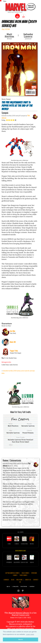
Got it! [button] (20, 639)
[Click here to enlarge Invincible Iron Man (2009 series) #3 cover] (20, 95)
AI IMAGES (6, 579)
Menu (4, 1)
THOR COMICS (23, 575)
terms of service (24, 586)
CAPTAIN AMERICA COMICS (12, 573)
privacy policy (15, 586)
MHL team (11, 629)
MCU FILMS (19, 579)
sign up (8, 586)
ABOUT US (28, 579)
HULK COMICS (25, 573)
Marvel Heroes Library (18, 613)
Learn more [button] (30, 634)
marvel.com (32, 586)
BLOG (12, 579)
